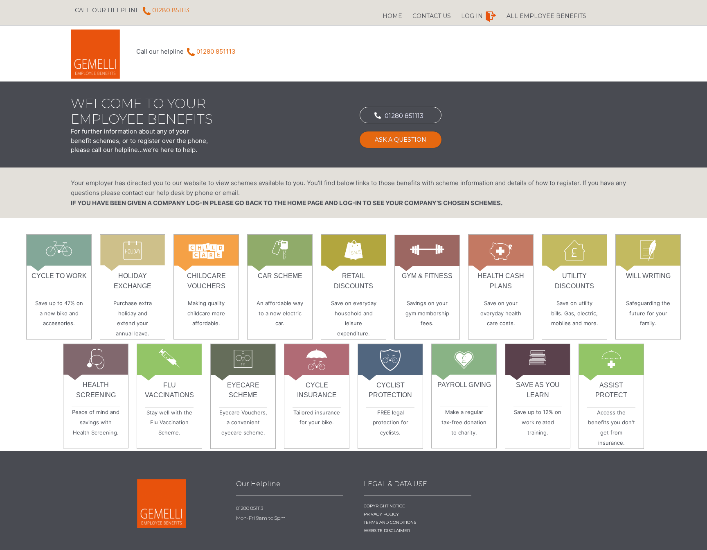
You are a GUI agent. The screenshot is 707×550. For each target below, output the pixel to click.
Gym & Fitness (427, 275)
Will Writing (648, 275)
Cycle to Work (59, 275)
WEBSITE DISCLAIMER (387, 530)
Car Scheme (280, 275)
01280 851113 (102, 10)
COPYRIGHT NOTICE (384, 506)
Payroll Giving (464, 384)
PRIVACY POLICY (381, 514)
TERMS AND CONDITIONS (390, 522)
